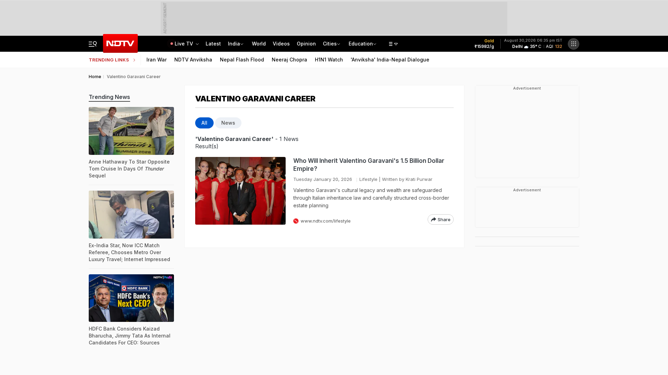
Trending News (109, 96)
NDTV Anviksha (193, 59)
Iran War (156, 59)
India (234, 44)
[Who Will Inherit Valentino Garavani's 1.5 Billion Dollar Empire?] (240, 191)
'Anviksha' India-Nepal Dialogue (390, 59)
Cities (330, 44)
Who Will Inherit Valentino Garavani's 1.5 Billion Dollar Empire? (368, 164)
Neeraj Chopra (289, 59)
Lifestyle (368, 179)
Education (361, 44)
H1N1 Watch (329, 59)
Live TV (184, 44)
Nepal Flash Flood (242, 59)
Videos (281, 44)
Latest (213, 44)
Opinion (306, 44)
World (259, 44)
